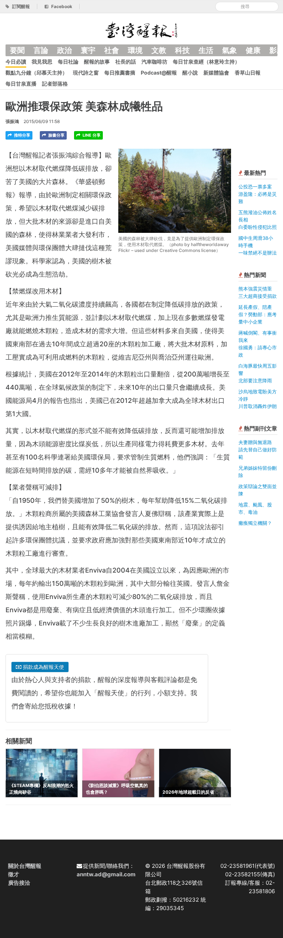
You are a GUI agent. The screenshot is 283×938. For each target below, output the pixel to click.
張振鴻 (12, 121)
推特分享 (21, 135)
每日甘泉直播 (21, 83)
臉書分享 (55, 135)
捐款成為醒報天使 (42, 667)
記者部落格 (55, 83)
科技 (182, 50)
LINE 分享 (91, 135)
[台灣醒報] (141, 29)
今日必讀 (16, 61)
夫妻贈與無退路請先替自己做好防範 (257, 449)
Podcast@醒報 (159, 72)
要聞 (17, 50)
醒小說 (190, 72)
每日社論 (68, 61)
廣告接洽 (19, 882)
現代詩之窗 (86, 72)
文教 (158, 50)
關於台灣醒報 (24, 865)
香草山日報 (248, 72)
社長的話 (125, 61)
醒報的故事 (97, 61)
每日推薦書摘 (119, 72)
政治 (64, 50)
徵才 (13, 874)
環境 (135, 50)
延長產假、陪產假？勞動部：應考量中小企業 (257, 314)
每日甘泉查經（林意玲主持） (206, 61)
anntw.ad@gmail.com (106, 874)
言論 (41, 50)
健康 (253, 50)
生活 (206, 50)
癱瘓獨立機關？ (255, 523)
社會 (111, 50)
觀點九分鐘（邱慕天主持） (36, 72)
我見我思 (42, 61)
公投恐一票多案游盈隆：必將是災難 (257, 194)
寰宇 (88, 50)
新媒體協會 (216, 72)
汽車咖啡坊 (154, 61)
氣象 (229, 50)
